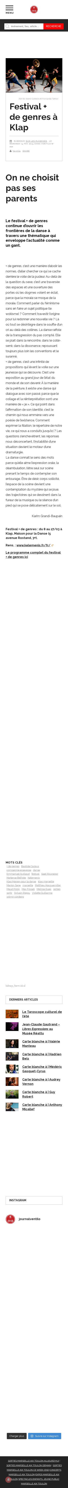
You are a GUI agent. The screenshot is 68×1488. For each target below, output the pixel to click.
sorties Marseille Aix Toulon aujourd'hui (33, 1460)
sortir (9, 892)
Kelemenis (34, 877)
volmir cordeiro (15, 896)
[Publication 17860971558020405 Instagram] (34, 1346)
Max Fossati (28, 889)
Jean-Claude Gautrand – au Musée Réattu (41, 1029)
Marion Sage (14, 885)
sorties (56, 889)
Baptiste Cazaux (30, 866)
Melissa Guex (44, 889)
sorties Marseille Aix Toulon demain (28, 1465)
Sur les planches (36, 141)
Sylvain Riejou (22, 892)
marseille (27, 885)
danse (36, 870)
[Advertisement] (34, 716)
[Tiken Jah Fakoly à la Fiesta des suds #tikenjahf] (34, 1312)
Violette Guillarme (42, 892)
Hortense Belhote (16, 877)
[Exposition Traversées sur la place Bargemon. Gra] (34, 1245)
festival (35, 873)
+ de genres (13, 866)
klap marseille (46, 881)
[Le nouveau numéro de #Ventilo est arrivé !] (34, 1278)
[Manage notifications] (8, 1480)
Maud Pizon (13, 889)
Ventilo (17, 151)
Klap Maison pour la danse (21, 881)
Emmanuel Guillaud (18, 873)
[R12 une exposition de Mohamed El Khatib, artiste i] (34, 1380)
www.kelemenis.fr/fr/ (33, 545)
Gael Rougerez (49, 873)
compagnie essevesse (19, 870)
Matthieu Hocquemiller (48, 885)
